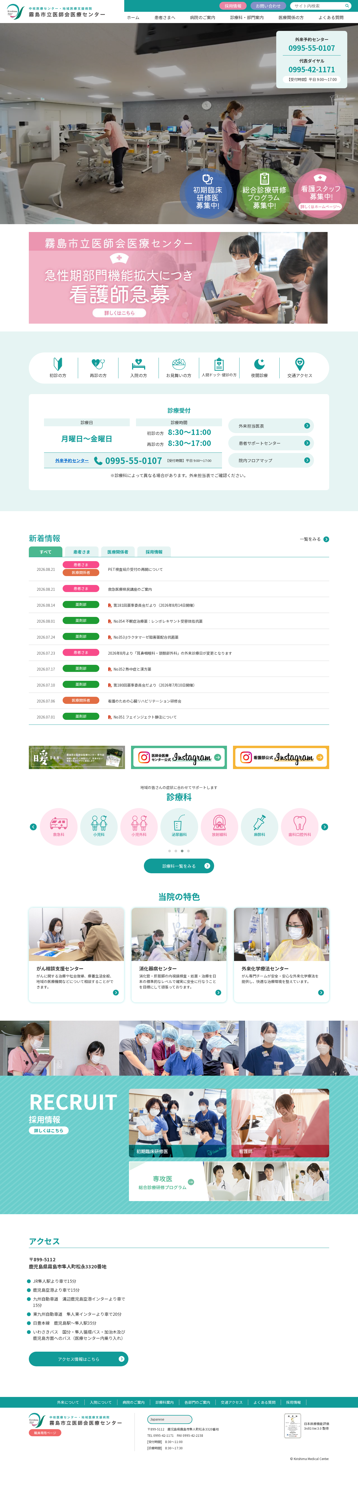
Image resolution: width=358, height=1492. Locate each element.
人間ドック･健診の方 (219, 374)
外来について (68, 1402)
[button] (169, 851)
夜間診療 (259, 375)
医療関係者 (117, 552)
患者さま (81, 552)
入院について (101, 1402)
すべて (46, 552)
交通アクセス (300, 375)
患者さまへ (164, 17)
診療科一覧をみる (179, 866)
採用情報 (233, 6)
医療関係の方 (291, 17)
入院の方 (138, 375)
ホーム (133, 17)
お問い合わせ (268, 6)
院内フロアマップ (255, 460)
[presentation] (33, 827)
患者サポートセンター (260, 443)
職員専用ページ (45, 1432)
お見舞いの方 (178, 375)
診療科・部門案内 (247, 17)
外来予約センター (72, 460)
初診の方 (58, 375)
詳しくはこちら (48, 1130)
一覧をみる (310, 539)
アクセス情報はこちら (79, 1359)
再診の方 (98, 375)
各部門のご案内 (197, 1402)
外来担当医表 (251, 426)
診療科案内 (164, 1402)
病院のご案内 (202, 17)
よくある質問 (331, 17)
